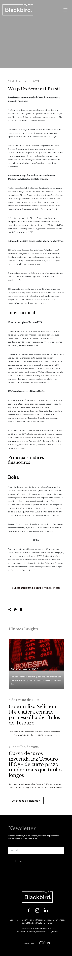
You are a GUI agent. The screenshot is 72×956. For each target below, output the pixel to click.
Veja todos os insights (25, 800)
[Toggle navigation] (65, 10)
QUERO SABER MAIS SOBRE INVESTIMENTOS (36, 588)
